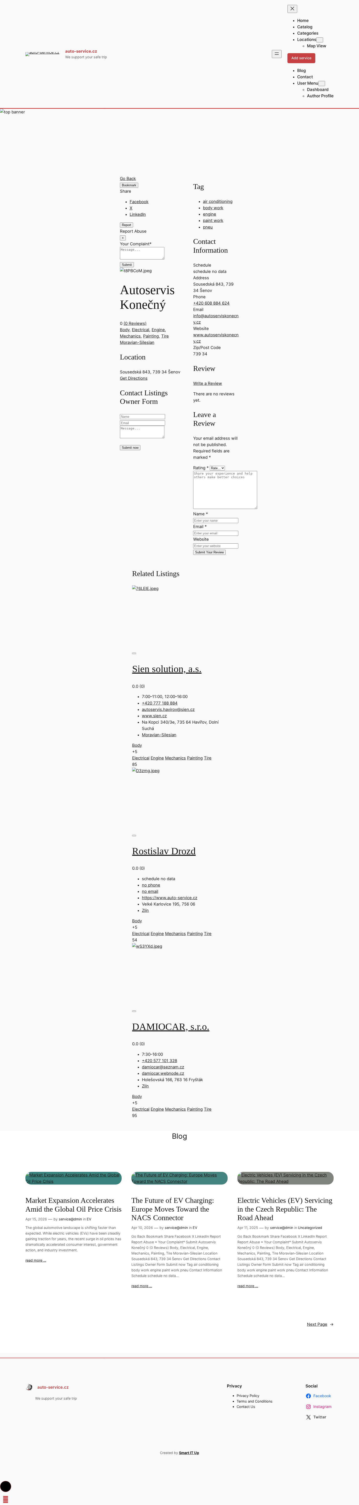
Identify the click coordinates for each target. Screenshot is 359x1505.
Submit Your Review (209, 552)
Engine (158, 329)
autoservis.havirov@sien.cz (168, 709)
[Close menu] (292, 9)
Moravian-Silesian (137, 342)
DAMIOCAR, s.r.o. (170, 1026)
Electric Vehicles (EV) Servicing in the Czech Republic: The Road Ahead (284, 1209)
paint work (213, 220)
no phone (151, 885)
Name (200, 513)
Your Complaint (135, 243)
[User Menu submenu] (321, 83)
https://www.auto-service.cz (169, 897)
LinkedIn (138, 214)
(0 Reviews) (135, 323)
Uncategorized (310, 1228)
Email (200, 526)
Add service (301, 58)
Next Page (320, 1324)
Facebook (139, 201)
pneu (208, 227)
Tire (165, 336)
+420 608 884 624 (211, 303)
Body (124, 329)
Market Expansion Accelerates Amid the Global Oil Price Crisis (73, 1204)
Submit (127, 265)
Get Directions (134, 378)
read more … (35, 1260)
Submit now (130, 447)
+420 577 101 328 (159, 1060)
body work (213, 207)
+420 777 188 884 (160, 703)
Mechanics (130, 336)
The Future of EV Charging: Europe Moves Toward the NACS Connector (172, 1209)
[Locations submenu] (319, 39)
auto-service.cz (81, 51)
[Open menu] (277, 54)
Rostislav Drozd (164, 851)
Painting (151, 336)
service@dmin (70, 1219)
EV (89, 1219)
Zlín (145, 910)
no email (150, 891)
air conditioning (217, 201)
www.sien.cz (154, 715)
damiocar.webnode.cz (163, 1073)
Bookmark (129, 185)
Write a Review (207, 383)
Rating (201, 467)
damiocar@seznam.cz (163, 1067)
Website (201, 539)
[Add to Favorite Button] (134, 653)
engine (209, 214)
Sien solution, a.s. (166, 668)
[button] (5, 1486)
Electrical (140, 329)
